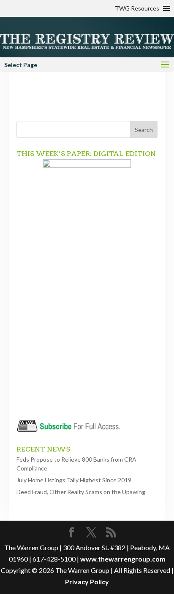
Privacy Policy (87, 582)
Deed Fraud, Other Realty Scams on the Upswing (80, 491)
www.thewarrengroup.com (123, 559)
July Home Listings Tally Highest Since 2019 (73, 480)
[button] (137, 8)
